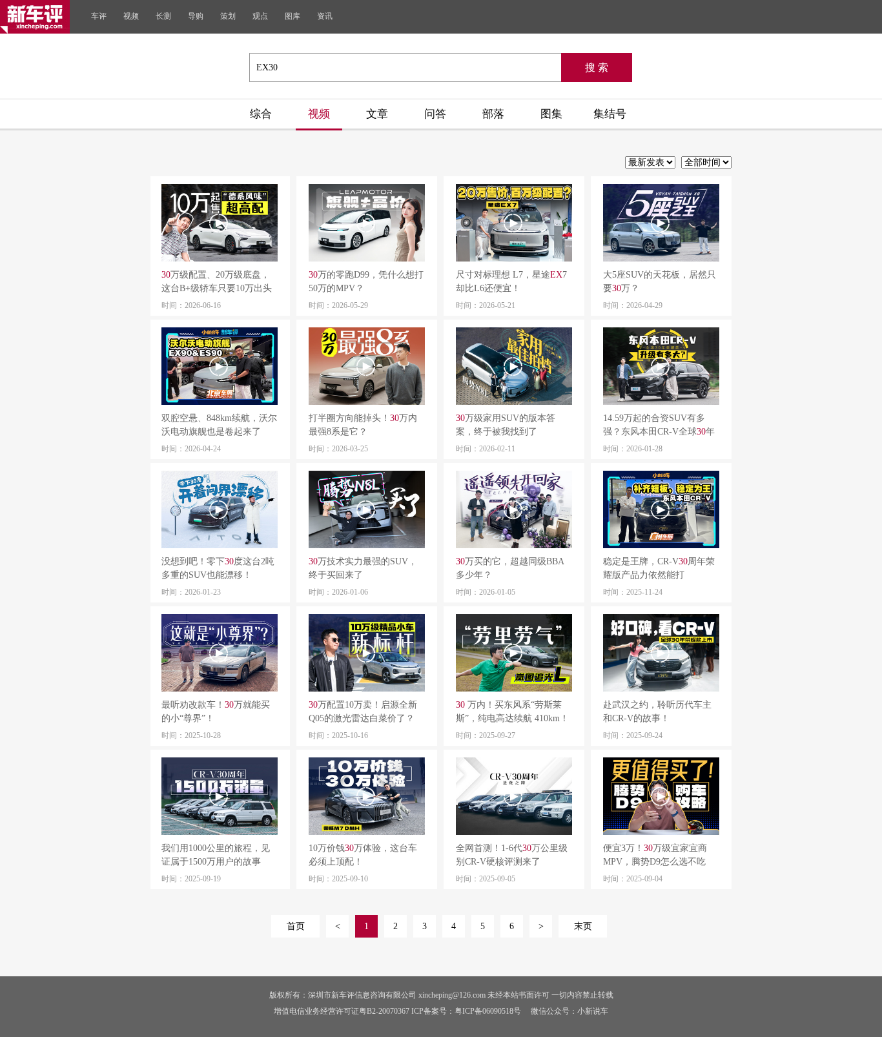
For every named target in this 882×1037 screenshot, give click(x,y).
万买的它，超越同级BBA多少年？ (510, 568)
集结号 (609, 114)
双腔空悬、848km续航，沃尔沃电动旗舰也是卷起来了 (219, 424)
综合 (261, 114)
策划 (228, 16)
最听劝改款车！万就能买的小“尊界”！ (215, 711)
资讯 (325, 16)
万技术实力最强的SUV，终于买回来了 (363, 568)
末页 (583, 926)
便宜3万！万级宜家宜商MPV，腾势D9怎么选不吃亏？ (655, 855)
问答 (435, 114)
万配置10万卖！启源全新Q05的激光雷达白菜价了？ (363, 711)
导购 (195, 16)
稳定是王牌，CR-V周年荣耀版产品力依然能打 (659, 568)
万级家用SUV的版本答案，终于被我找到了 (505, 424)
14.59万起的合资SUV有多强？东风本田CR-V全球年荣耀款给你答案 (659, 425)
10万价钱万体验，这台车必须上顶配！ (363, 855)
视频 (131, 16)
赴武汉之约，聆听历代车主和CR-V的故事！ (657, 711)
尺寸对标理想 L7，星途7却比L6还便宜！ (511, 281)
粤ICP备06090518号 (488, 1011)
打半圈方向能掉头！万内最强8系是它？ (363, 424)
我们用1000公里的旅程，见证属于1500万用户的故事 (215, 855)
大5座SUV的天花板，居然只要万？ (659, 281)
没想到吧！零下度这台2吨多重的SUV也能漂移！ (217, 568)
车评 (99, 16)
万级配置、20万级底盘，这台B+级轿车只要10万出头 (216, 281)
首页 (296, 926)
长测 (163, 16)
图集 (551, 114)
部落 (493, 114)
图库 (292, 16)
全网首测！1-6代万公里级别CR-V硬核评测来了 (512, 855)
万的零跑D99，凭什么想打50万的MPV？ (366, 281)
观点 (260, 16)
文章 (377, 114)
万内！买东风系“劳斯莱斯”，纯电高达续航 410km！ (512, 711)
